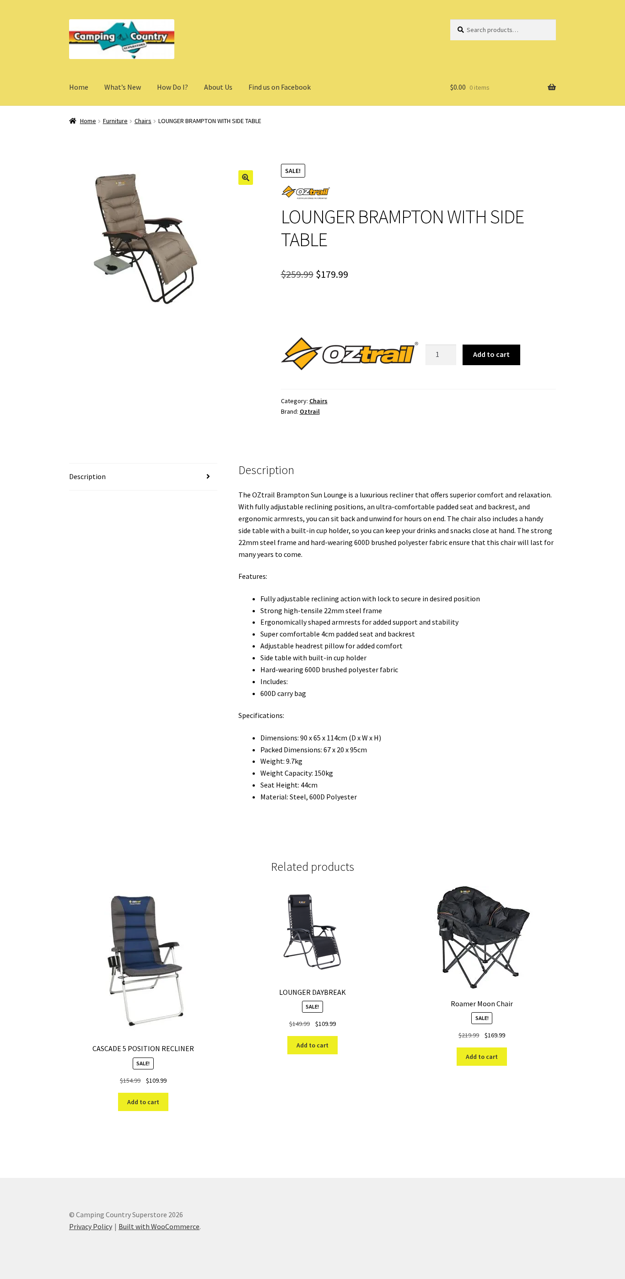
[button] (245, 177)
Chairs (143, 121)
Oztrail (310, 411)
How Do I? (172, 87)
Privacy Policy (90, 1226)
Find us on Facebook (279, 87)
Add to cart (491, 354)
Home (78, 87)
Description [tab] (87, 476)
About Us (218, 87)
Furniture (115, 121)
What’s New (122, 87)
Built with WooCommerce (159, 1226)
